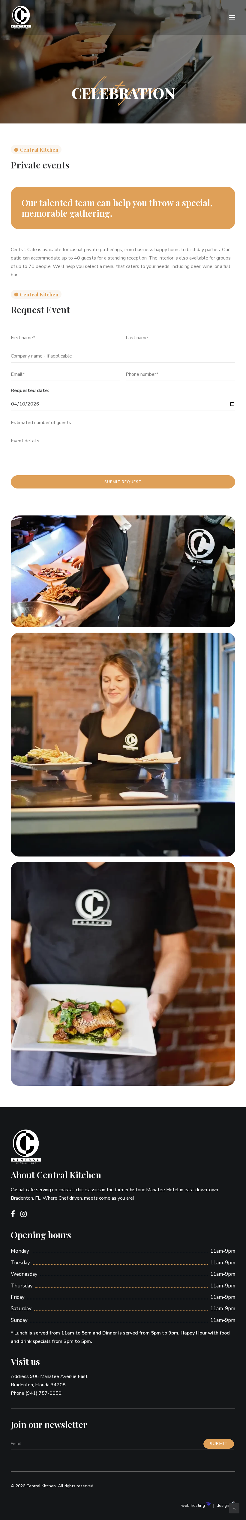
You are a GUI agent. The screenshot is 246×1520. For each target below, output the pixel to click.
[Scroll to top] (234, 1508)
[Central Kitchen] (49, 17)
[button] (232, 17)
